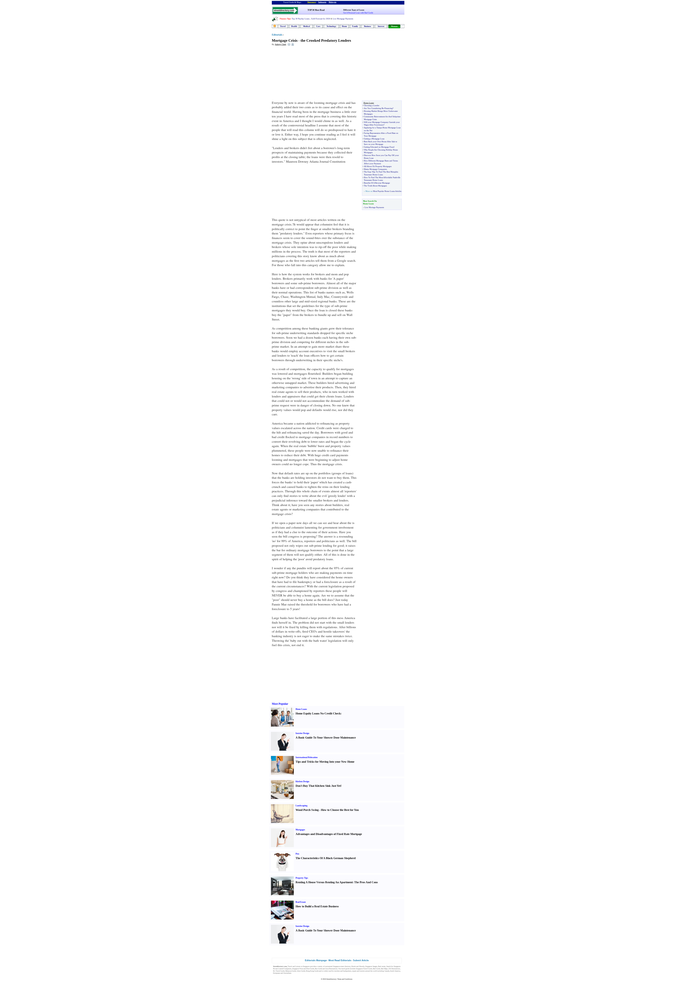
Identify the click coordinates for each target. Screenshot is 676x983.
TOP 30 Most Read (316, 10)
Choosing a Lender (371, 105)
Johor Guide (301, 971)
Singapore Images (371, 966)
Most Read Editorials (339, 960)
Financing (388, 108)
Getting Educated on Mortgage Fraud (379, 147)
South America (395, 971)
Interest (381, 26)
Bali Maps (384, 969)
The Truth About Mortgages (375, 186)
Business (367, 26)
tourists (362, 971)
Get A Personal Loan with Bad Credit (358, 13)
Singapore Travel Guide (364, 969)
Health (294, 26)
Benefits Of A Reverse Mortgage (377, 183)
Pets (297, 854)
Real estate (382, 966)
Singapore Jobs (297, 973)
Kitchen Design (302, 781)
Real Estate (301, 902)
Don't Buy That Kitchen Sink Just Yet (318, 785)
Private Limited (278, 969)
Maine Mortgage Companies (375, 169)
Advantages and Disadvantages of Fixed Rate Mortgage (329, 834)
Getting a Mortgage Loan (374, 139)
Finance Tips (285, 19)
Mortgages (300, 829)
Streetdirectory (331, 979)
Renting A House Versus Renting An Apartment (324, 882)
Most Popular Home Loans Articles (387, 191)
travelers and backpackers (342, 971)
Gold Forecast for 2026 (320, 19)
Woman (394, 26)
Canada (386, 971)
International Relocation (307, 757)
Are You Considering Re (374, 108)
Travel (283, 26)
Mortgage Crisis (285, 40)
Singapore (311, 2)
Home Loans (301, 709)
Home (344, 26)
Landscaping (301, 805)
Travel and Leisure (294, 966)
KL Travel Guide (279, 971)
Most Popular (280, 703)
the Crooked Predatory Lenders (326, 40)
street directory (345, 966)
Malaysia (332, 2)
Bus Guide (318, 969)
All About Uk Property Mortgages (378, 166)
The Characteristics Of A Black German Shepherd (326, 858)
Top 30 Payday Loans (300, 19)
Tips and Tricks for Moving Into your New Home (325, 761)
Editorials (277, 34)
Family (355, 26)
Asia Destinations (331, 969)
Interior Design (302, 733)
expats (354, 971)
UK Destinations (394, 969)
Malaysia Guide (290, 971)
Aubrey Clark (280, 44)
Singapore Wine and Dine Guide (303, 969)
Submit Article (361, 960)
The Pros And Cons (366, 882)
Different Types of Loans (353, 10)
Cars (318, 26)
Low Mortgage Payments (343, 19)
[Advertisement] (300, 74)
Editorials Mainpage (316, 960)
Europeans (276, 973)
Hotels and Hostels (358, 966)
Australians (287, 973)
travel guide (345, 969)
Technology (331, 26)
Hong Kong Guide (312, 971)
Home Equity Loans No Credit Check (318, 713)
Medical (306, 26)
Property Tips (302, 878)
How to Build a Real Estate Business (317, 906)
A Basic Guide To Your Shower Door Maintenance (326, 737)
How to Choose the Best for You (340, 809)
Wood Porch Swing (307, 809)
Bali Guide (376, 969)
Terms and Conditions (344, 979)
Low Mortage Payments (374, 207)
